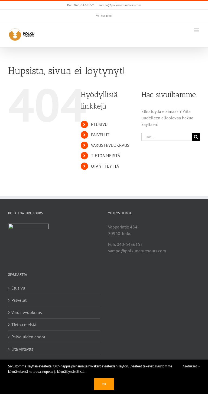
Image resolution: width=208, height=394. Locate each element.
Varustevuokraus (26, 312)
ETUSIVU (99, 124)
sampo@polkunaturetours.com (120, 5)
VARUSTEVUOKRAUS (110, 145)
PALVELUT (100, 134)
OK (104, 384)
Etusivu (18, 288)
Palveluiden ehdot (28, 336)
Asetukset (190, 366)
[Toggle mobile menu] (197, 30)
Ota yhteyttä (22, 349)
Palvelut (19, 300)
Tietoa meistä (23, 324)
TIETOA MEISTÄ (105, 155)
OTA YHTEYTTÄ (105, 166)
